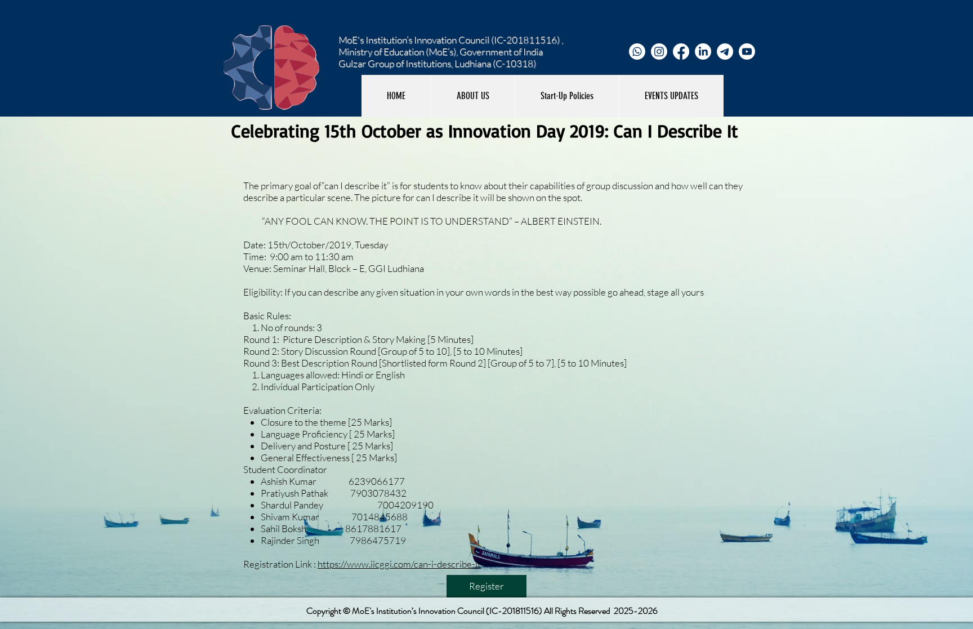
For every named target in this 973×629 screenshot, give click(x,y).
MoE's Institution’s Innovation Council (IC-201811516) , (450, 40)
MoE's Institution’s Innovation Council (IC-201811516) (447, 610)
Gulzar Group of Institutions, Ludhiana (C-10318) (437, 63)
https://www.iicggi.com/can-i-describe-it (399, 564)
